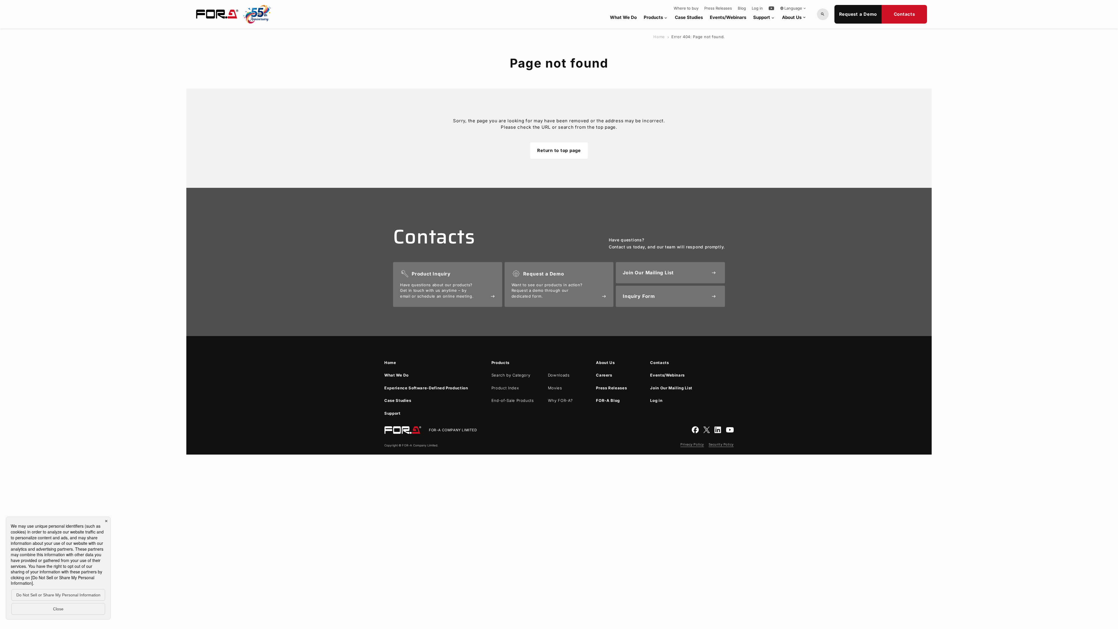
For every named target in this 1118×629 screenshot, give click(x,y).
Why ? (560, 400)
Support (764, 17)
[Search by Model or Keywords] (823, 14)
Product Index (505, 388)
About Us (794, 17)
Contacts (904, 14)
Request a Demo (858, 14)
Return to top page (559, 150)
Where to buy (686, 8)
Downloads (559, 375)
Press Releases (718, 8)
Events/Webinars (728, 17)
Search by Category (510, 375)
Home (659, 36)
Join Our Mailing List (671, 388)
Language (793, 8)
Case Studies (689, 17)
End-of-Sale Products (512, 400)
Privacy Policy (692, 444)
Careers (604, 375)
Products (656, 17)
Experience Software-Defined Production (426, 388)
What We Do (623, 17)
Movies (555, 388)
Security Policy (721, 444)
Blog (742, 8)
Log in (757, 8)
